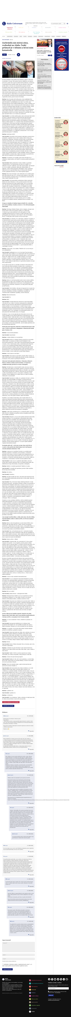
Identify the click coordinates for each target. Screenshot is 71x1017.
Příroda (64, 36)
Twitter (58, 979)
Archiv (33, 1011)
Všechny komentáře (61, 161)
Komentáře (50, 28)
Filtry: (3, 36)
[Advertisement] (35, 10)
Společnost (9, 36)
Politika (16, 36)
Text (49, 55)
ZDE (61, 49)
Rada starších (50, 33)
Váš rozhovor (22, 32)
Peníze (53, 36)
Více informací (57, 992)
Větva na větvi (10, 32)
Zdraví (35, 36)
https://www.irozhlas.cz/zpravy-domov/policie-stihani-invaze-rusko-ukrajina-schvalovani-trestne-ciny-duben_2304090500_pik (20, 900)
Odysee (67, 979)
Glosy (25, 36)
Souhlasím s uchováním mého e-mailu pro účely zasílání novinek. (57, 992)
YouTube (55, 979)
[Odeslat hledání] (64, 23)
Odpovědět (32, 731)
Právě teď (23, 28)
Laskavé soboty (63, 28)
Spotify (52, 979)
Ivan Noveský (5, 39)
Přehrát (18, 54)
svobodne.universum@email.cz (53, 1000)
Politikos (37, 28)
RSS (61, 979)
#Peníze (3, 58)
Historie (30, 36)
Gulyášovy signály (63, 32)
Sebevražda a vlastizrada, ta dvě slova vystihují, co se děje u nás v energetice (44, 52)
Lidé (21, 36)
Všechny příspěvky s (10, 702)
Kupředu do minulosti (10, 28)
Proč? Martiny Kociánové (37, 33)
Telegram (64, 979)
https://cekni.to (6, 719)
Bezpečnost (47, 36)
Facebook (49, 979)
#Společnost (8, 58)
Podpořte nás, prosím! (8, 705)
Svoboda (58, 36)
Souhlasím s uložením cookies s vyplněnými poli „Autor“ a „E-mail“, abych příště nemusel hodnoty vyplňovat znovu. (17, 965)
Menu (67, 23)
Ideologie (41, 36)
